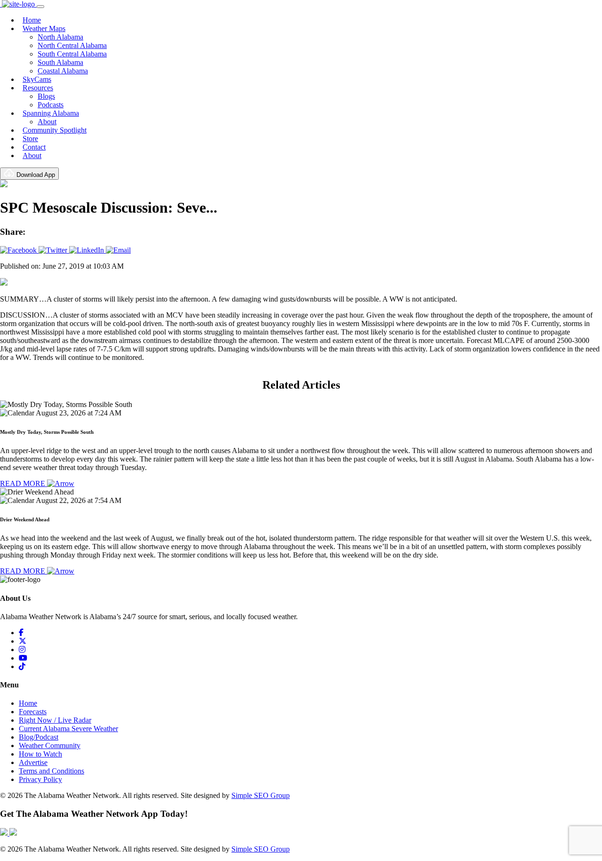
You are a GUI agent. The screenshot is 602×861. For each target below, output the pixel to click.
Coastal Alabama (63, 71)
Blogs (46, 96)
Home (32, 20)
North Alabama (60, 37)
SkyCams (37, 79)
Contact (34, 147)
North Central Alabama (72, 45)
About (47, 122)
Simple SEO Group (260, 795)
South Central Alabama (72, 54)
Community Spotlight (55, 130)
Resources (38, 88)
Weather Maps (44, 28)
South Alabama (60, 62)
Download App (35, 174)
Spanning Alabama (51, 113)
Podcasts (50, 105)
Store (30, 139)
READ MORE (23, 483)
